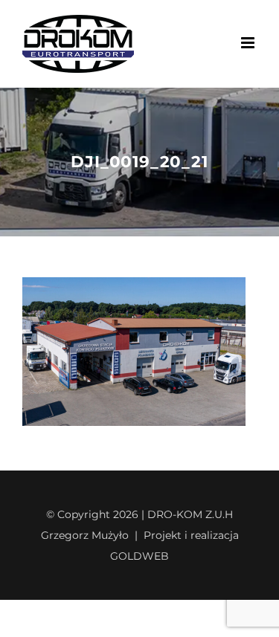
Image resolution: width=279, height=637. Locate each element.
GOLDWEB (139, 556)
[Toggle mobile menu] (249, 43)
